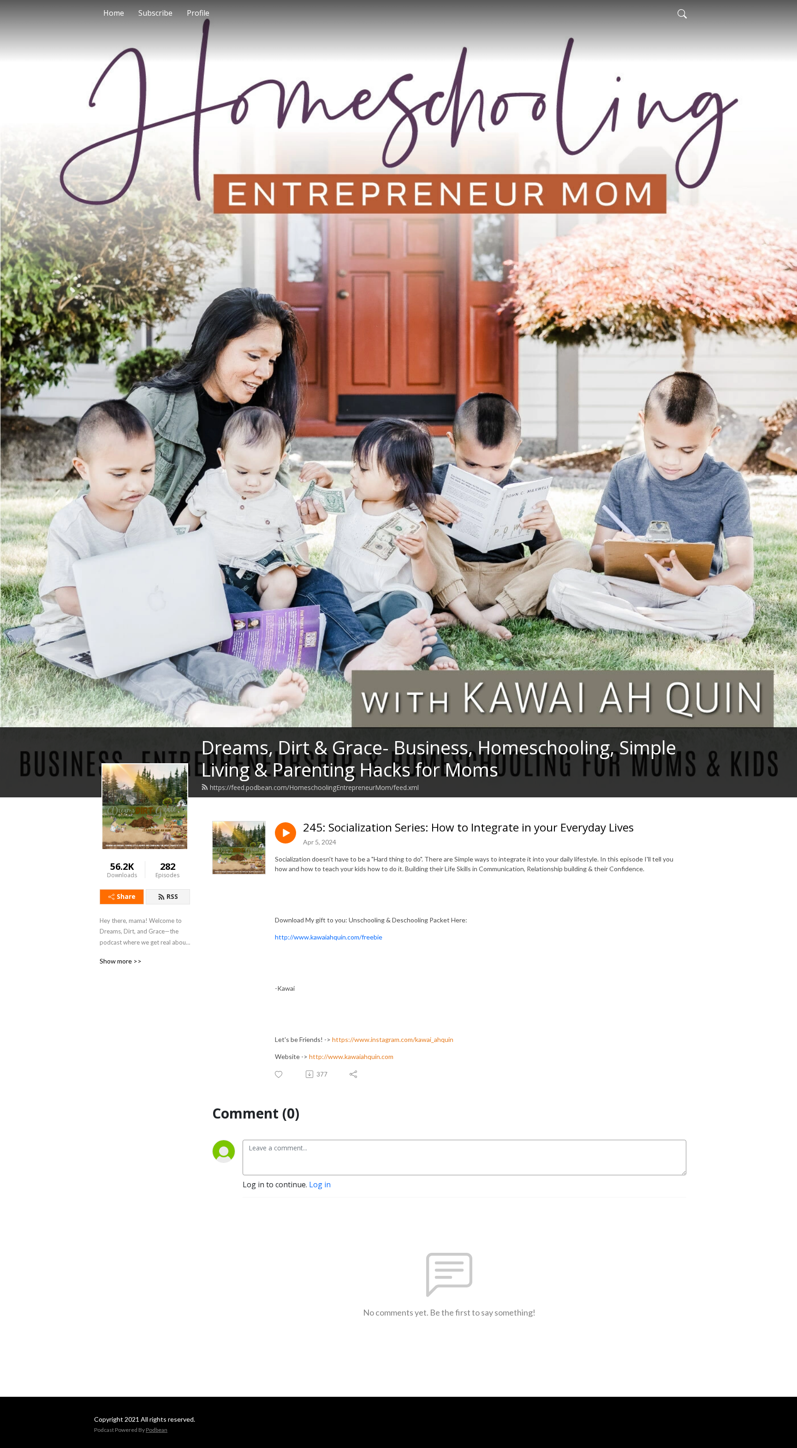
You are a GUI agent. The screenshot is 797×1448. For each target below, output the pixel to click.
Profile (198, 13)
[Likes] (279, 1074)
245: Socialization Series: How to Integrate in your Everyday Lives (468, 827)
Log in (320, 1184)
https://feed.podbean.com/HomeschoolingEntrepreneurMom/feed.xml (314, 787)
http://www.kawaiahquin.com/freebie (328, 937)
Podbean (156, 1429)
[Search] (682, 13)
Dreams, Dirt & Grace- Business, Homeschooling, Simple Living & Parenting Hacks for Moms (438, 758)
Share (126, 896)
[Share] (354, 1074)
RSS (172, 896)
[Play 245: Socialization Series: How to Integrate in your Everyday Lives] (285, 833)
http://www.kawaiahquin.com (351, 1056)
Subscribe (155, 13)
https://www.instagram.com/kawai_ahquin (392, 1039)
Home (113, 13)
